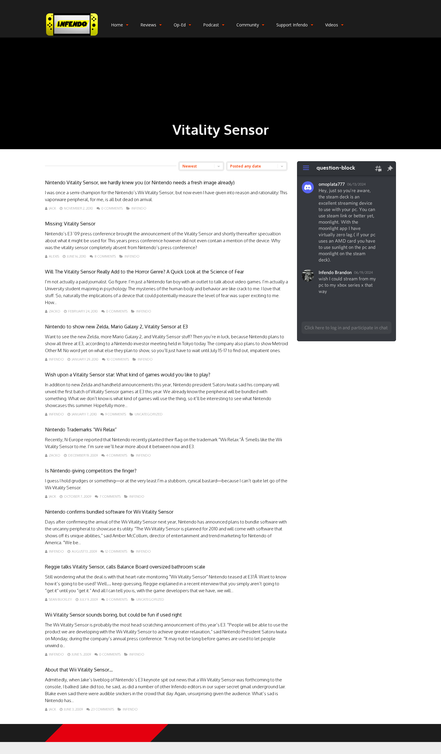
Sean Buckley (60, 599)
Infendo (138, 208)
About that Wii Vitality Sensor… (79, 670)
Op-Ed (180, 25)
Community (247, 25)
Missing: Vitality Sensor (70, 224)
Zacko (54, 311)
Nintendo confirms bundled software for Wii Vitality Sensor (109, 512)
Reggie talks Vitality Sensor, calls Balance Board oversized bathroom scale (125, 567)
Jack (52, 208)
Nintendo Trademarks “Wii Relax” (81, 430)
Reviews (148, 25)
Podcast (211, 25)
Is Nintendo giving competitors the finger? (90, 471)
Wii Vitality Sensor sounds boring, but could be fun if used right (113, 615)
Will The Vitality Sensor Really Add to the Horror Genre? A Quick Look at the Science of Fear (144, 272)
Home (117, 25)
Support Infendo (292, 25)
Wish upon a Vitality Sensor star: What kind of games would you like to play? (127, 375)
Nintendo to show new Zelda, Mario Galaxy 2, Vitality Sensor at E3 (116, 327)
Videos (331, 25)
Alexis (54, 256)
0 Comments (112, 208)
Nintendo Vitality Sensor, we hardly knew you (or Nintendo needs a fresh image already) (140, 182)
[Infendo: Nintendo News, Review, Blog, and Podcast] (72, 36)
